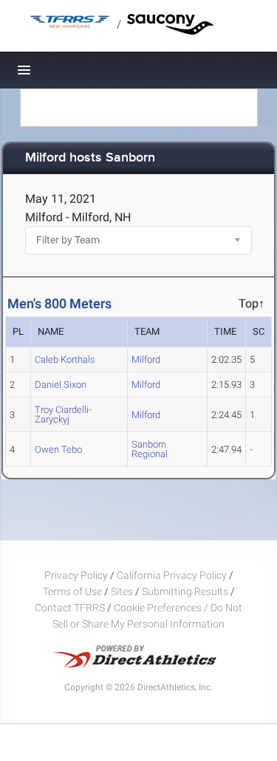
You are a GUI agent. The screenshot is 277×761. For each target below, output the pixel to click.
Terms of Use (72, 591)
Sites (122, 591)
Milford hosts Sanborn (90, 158)
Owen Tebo (58, 449)
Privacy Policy (76, 575)
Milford (145, 359)
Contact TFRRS (71, 608)
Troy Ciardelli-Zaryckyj (63, 414)
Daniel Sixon (60, 384)
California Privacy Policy (172, 575)
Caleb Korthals (65, 359)
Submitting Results (185, 591)
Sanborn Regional (149, 449)
